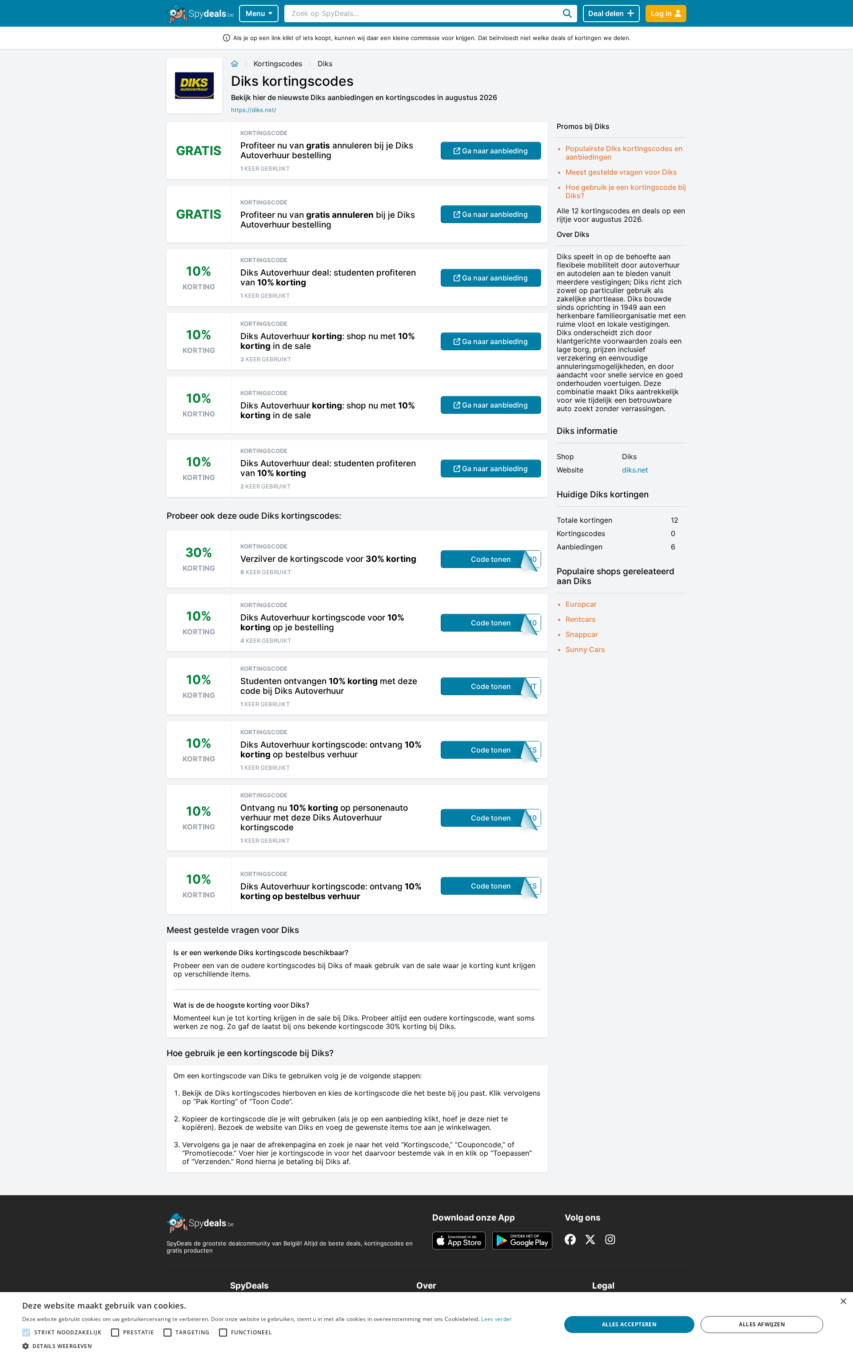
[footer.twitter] (590, 1239)
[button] (267, 1345)
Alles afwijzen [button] (762, 1324)
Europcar (581, 604)
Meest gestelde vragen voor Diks (621, 172)
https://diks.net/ (253, 109)
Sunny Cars (585, 649)
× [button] (843, 1301)
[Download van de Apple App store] (459, 1240)
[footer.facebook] (570, 1239)
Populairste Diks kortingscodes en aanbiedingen (624, 152)
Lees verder (496, 1319)
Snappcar (582, 634)
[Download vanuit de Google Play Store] (522, 1240)
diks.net (635, 470)
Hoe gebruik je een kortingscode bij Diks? (626, 191)
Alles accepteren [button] (629, 1324)
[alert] (426, 1324)
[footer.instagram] (610, 1239)
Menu (255, 13)
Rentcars (581, 619)
